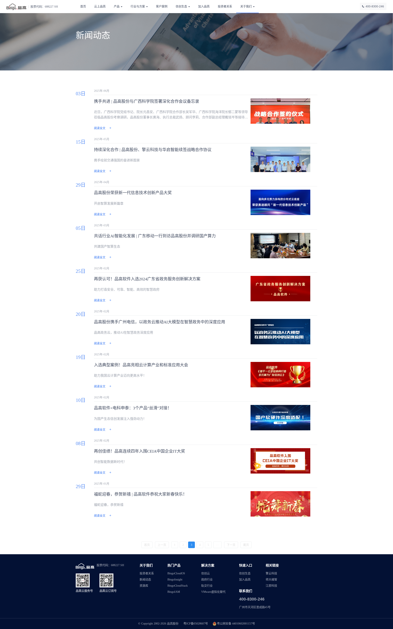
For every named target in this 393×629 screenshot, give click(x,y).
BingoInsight (174, 579)
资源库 (144, 585)
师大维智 (271, 579)
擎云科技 (271, 573)
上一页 (162, 544)
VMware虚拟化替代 (213, 591)
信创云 (205, 573)
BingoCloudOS (176, 573)
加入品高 (204, 6)
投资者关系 (225, 6)
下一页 (231, 544)
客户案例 (161, 6)
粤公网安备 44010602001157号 (236, 623)
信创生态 (245, 573)
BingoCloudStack (177, 585)
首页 (83, 6)
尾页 (246, 544)
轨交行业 (207, 585)
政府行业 (207, 579)
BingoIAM (173, 591)
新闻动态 (145, 579)
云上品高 (100, 6)
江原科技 (271, 585)
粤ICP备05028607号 (195, 623)
